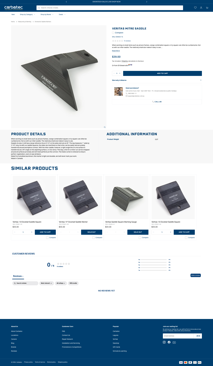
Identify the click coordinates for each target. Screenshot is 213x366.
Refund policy (51, 362)
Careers (14, 339)
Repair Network (67, 339)
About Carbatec (16, 331)
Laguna (115, 335)
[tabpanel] (106, 298)
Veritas (115, 339)
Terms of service (40, 362)
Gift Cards (116, 347)
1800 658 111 (132, 93)
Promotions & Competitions (71, 347)
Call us (158, 102)
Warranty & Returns (119, 80)
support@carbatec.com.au (136, 96)
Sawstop (116, 343)
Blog (12, 343)
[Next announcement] (146, 1)
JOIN (198, 336)
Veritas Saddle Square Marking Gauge (121, 222)
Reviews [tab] (18, 276)
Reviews (14, 351)
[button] (207, 7)
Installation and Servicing (71, 343)
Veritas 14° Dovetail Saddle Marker (73, 222)
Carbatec (116, 331)
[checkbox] (73, 283)
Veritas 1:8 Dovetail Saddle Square (27, 222)
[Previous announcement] (66, 1)
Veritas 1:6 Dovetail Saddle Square (166, 222)
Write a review (195, 275)
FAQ (63, 331)
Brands (13, 347)
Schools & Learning (119, 351)
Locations (14, 335)
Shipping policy (62, 362)
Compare (119, 33)
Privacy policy (28, 362)
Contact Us (66, 335)
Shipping (124, 61)
